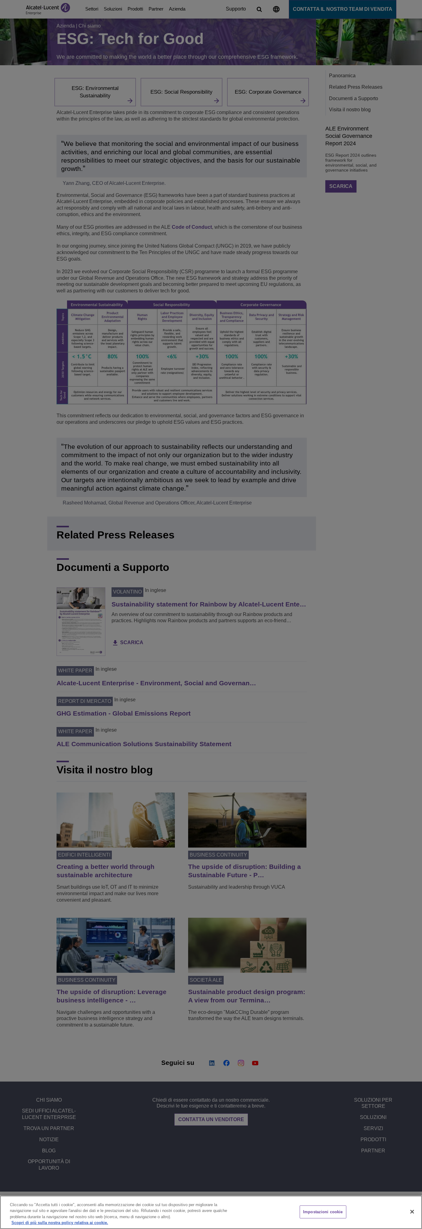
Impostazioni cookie (323, 1212)
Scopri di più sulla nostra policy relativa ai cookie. (59, 1222)
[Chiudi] (412, 1211)
